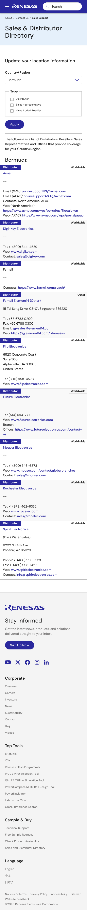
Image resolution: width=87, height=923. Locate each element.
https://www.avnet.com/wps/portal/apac (53, 215)
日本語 (9, 882)
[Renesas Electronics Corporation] (24, 6)
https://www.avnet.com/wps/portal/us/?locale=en (40, 210)
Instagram (37, 662)
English (9, 869)
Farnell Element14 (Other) (22, 300)
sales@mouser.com (31, 475)
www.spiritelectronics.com (31, 570)
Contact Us (22, 17)
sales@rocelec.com (31, 516)
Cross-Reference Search (21, 807)
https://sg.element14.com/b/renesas (38, 333)
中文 (8, 875)
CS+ (7, 760)
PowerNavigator (15, 793)
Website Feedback (17, 899)
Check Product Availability (22, 841)
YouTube (8, 662)
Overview (11, 686)
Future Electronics (16, 397)
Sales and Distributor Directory (25, 848)
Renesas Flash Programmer (22, 767)
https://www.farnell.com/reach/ (41, 287)
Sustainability (13, 713)
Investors (11, 699)
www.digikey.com (24, 251)
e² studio (11, 754)
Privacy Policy (39, 894)
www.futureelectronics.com (32, 420)
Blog (8, 726)
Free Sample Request (19, 834)
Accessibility (59, 894)
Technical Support (17, 828)
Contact (10, 719)
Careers (10, 693)
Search (62, 6)
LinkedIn (46, 662)
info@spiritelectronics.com (36, 574)
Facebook (27, 662)
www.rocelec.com (24, 511)
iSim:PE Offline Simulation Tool (24, 780)
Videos (9, 732)
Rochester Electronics (19, 488)
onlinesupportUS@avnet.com (44, 191)
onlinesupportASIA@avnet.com (47, 196)
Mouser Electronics (17, 447)
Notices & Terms (16, 894)
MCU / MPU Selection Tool (22, 773)
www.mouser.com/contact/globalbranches (43, 470)
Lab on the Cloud (16, 800)
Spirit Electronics (16, 529)
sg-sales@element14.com (32, 328)
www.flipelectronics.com (30, 384)
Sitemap (76, 894)
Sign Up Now (19, 645)
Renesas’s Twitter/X (17, 662)
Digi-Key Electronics (18, 229)
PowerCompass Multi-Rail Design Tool (29, 787)
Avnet (7, 173)
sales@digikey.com (30, 256)
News (8, 706)
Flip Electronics (14, 346)
